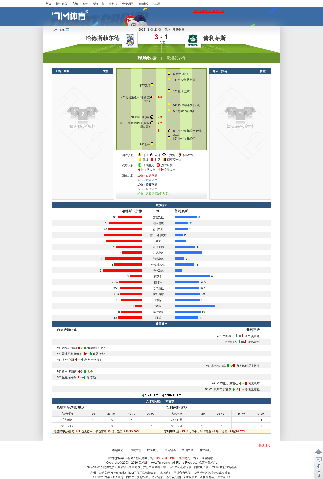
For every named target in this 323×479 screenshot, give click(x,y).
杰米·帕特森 (218, 365)
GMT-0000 (59, 29)
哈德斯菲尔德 (103, 38)
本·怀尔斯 (68, 359)
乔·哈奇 (232, 342)
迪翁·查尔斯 (145, 99)
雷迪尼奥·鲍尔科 (72, 354)
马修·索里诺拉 (251, 389)
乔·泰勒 (91, 377)
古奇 (147, 144)
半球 (161, 42)
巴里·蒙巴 (228, 336)
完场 (75, 3)
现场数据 (147, 58)
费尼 (147, 85)
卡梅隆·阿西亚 (134, 123)
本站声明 (117, 450)
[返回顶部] (318, 452)
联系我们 (152, 450)
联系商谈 (208, 477)
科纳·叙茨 (184, 91)
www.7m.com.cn (161, 462)
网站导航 (205, 450)
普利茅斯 (214, 38)
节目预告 (144, 3)
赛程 (85, 3)
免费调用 (128, 3)
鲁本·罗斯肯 (69, 371)
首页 (48, 3)
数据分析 (176, 58)
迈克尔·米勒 (69, 348)
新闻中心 (98, 3)
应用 (157, 3)
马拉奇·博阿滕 (186, 79)
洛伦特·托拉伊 (186, 130)
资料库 (113, 3)
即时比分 (61, 3)
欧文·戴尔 (182, 73)
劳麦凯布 (254, 383)
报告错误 (170, 450)
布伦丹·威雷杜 (229, 383)
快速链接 (264, 445)
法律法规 (135, 450)
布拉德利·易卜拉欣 (189, 105)
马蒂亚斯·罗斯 (186, 111)
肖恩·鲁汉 (99, 354)
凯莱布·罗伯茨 (222, 389)
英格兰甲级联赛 (174, 29)
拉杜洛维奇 (133, 97)
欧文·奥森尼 (252, 336)
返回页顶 (187, 450)
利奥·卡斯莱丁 (93, 359)
